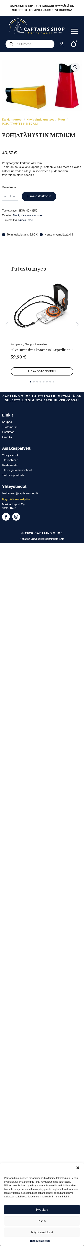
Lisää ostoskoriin (39, 196)
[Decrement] (5, 196)
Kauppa (7, 421)
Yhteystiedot (10, 455)
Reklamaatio (10, 465)
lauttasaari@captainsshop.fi (20, 493)
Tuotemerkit (9, 427)
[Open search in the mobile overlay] (30, 44)
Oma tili (7, 437)
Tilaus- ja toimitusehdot (17, 470)
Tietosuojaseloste (40, 1240)
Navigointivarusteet (40, 119)
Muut (61, 119)
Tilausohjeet (10, 460)
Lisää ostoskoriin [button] (42, 371)
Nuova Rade (25, 220)
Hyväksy (42, 1209)
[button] (78, 1168)
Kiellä (42, 1221)
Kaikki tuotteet (12, 119)
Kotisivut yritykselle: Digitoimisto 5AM (42, 539)
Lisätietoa (8, 432)
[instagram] (16, 517)
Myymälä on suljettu (16, 499)
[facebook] (6, 517)
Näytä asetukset (42, 1232)
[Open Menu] (74, 31)
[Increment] (14, 196)
